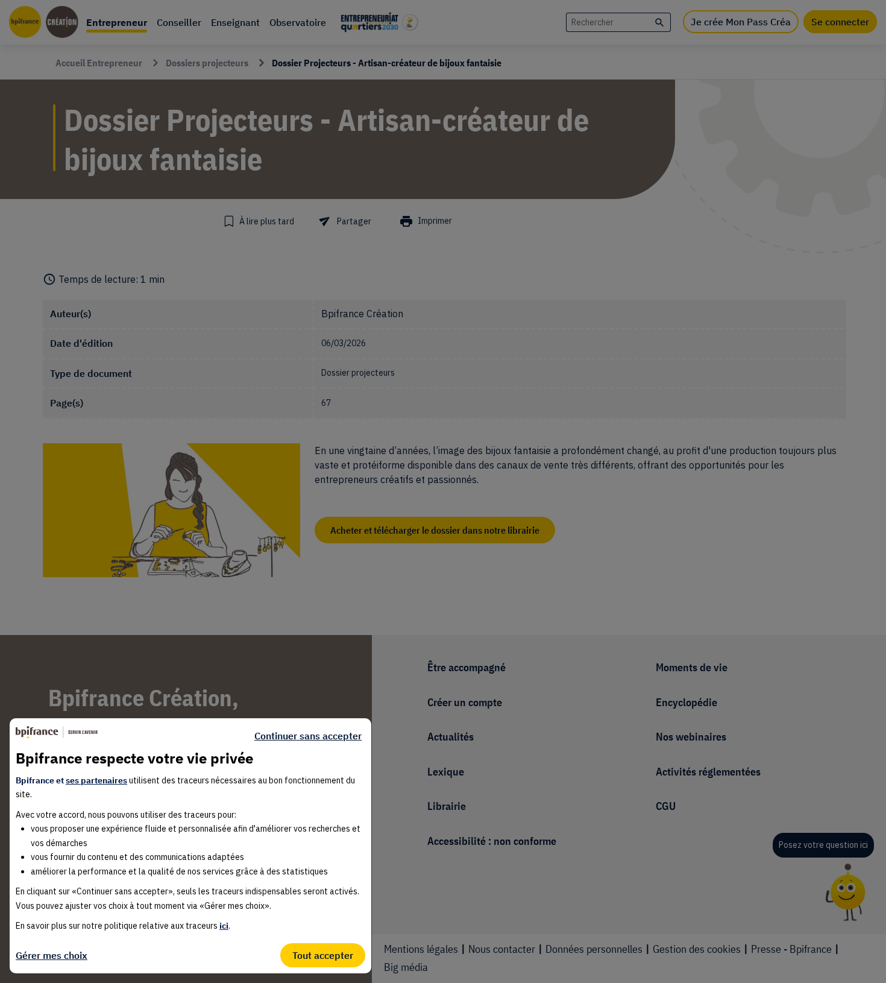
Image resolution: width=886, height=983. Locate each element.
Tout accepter (322, 955)
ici (223, 925)
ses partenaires (96, 780)
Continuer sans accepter (308, 736)
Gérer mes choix (51, 955)
